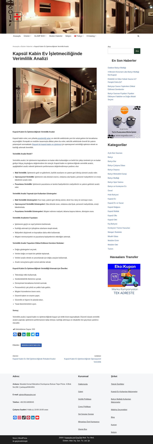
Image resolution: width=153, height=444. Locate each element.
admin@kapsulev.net (27, 395)
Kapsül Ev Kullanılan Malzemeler (124, 392)
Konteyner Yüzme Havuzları (119, 228)
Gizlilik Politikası (84, 399)
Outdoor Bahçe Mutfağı (117, 68)
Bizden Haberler (55, 36)
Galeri (80, 392)
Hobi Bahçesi (113, 195)
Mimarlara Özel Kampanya (88, 422)
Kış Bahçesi (112, 224)
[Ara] (138, 36)
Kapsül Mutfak (113, 211)
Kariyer (114, 425)
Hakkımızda (83, 384)
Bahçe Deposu (114, 170)
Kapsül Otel (112, 220)
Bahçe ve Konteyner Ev (117, 186)
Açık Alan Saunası (115, 153)
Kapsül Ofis (112, 216)
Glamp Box (82, 429)
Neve (15, 438)
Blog (113, 417)
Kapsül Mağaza (114, 207)
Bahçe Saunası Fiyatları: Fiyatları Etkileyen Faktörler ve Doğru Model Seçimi (122, 97)
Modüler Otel (113, 245)
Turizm (110, 249)
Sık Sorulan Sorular (86, 414)
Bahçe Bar (112, 161)
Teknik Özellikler (117, 384)
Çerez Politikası (84, 407)
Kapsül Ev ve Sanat (115, 203)
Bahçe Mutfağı (113, 178)
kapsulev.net (70, 438)
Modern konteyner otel (31, 345)
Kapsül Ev (112, 199)
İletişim (68, 36)
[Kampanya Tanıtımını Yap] (124, 280)
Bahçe (110, 157)
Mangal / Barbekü (115, 232)
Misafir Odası (113, 236)
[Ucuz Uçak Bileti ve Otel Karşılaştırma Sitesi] (124, 122)
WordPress (22, 438)
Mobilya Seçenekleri (119, 410)
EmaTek (79, 438)
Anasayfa (17, 36)
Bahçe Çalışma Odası (116, 165)
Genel (110, 191)
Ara (109, 47)
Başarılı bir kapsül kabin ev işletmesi (47, 144)
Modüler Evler (113, 240)
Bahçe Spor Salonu (115, 182)
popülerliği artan (44, 138)
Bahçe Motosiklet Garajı (117, 174)
